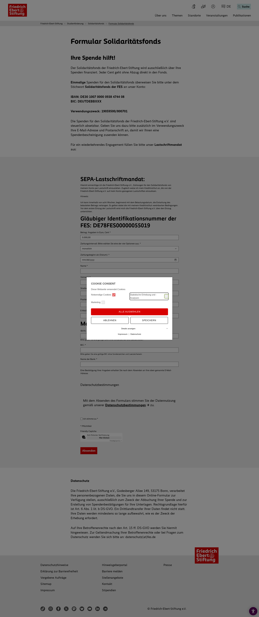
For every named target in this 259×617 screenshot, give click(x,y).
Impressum (122, 334)
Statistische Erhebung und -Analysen (143, 296)
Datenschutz (135, 334)
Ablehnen (109, 320)
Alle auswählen (129, 312)
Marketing (95, 302)
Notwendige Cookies (101, 295)
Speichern (149, 320)
